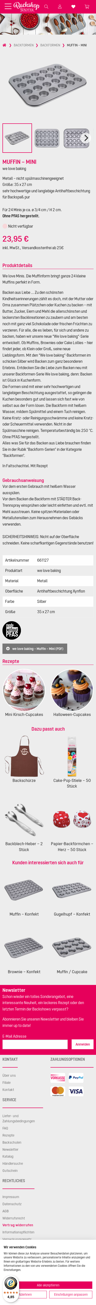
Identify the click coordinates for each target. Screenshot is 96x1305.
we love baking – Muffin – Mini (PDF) (38, 649)
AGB (5, 1211)
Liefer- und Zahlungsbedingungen (18, 1118)
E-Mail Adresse (14, 1036)
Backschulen (11, 1142)
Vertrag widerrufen (17, 1225)
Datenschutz (12, 1204)
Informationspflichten (18, 1232)
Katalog (7, 1156)
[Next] (85, 138)
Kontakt (8, 1090)
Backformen (23, 45)
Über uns (9, 1075)
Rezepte (8, 1135)
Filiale (6, 1083)
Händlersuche (12, 1163)
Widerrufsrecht (13, 1218)
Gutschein (10, 1171)
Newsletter (10, 1149)
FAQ (5, 1128)
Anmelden (83, 1044)
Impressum (10, 1197)
